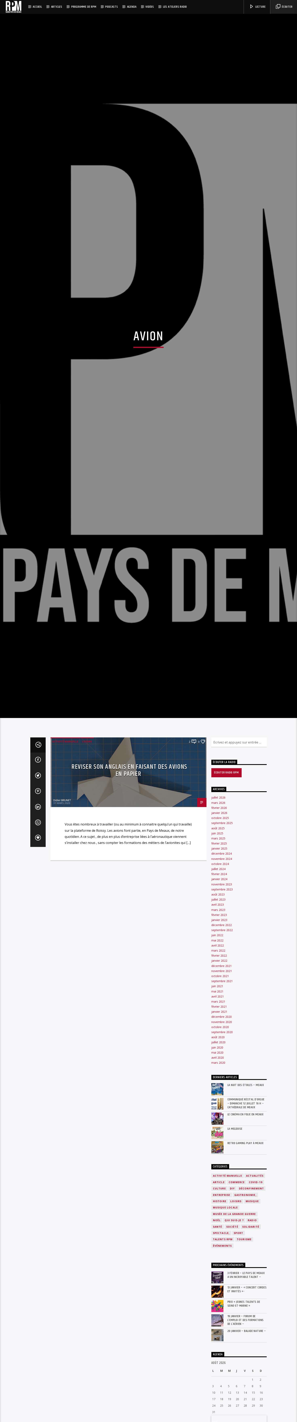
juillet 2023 (218, 964)
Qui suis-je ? (234, 1284)
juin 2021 (217, 1050)
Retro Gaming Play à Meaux (245, 1207)
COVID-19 (256, 1246)
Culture (219, 1253)
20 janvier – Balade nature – (246, 1395)
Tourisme (244, 1303)
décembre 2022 (221, 989)
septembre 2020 (222, 1096)
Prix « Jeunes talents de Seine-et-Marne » (243, 1368)
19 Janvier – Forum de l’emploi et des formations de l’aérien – (245, 1384)
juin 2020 (217, 1112)
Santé (217, 1291)
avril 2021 (217, 1061)
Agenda (132, 6)
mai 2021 (217, 1055)
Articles (56, 6)
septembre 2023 (222, 953)
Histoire (219, 1265)
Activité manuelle (65, 805)
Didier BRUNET (62, 864)
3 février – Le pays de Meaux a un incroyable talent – (246, 1339)
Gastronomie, (245, 1259)
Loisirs (87, 805)
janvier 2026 (219, 877)
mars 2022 (218, 1015)
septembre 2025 (222, 887)
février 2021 (219, 1071)
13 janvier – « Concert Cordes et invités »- (247, 1353)
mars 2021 (218, 1066)
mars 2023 (218, 974)
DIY (232, 1253)
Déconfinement (251, 1253)
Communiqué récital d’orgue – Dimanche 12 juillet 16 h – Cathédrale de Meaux (246, 1168)
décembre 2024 (221, 918)
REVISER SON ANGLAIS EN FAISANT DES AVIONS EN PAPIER (129, 834)
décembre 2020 (221, 1081)
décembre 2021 (221, 1030)
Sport (238, 1297)
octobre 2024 (220, 928)
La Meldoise (235, 1193)
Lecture (260, 6)
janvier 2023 (219, 984)
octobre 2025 (220, 882)
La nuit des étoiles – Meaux (245, 1149)
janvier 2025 (219, 913)
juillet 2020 (218, 1106)
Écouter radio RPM (226, 836)
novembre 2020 (221, 1086)
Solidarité (250, 1291)
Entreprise (221, 1259)
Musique (252, 1265)
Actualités (254, 1240)
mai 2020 (217, 1117)
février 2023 (219, 979)
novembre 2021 (221, 1035)
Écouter (286, 6)
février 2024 (219, 938)
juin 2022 (217, 999)
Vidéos (149, 6)
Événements (222, 1310)
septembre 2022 (222, 994)
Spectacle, (221, 1297)
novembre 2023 (221, 948)
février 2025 (219, 907)
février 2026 (219, 872)
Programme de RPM (83, 6)
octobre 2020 (220, 1091)
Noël (217, 1284)
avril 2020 (217, 1122)
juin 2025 (217, 897)
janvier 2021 (219, 1076)
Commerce (237, 1246)
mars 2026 (218, 867)
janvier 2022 (219, 1025)
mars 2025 (218, 902)
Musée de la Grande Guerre (234, 1278)
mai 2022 (217, 1004)
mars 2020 (218, 1127)
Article (219, 1246)
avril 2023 (217, 969)
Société (232, 1291)
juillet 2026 (218, 862)
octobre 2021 (220, 1040)
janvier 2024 (219, 943)
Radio (252, 1284)
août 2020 (218, 1101)
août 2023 (218, 958)
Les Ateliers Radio (175, 6)
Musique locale (225, 1272)
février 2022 (219, 1020)
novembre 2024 (221, 923)
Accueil (37, 6)
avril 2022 (217, 1009)
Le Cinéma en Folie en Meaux (245, 1179)
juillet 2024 (218, 933)
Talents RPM (223, 1303)
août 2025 (218, 892)
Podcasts (111, 6)
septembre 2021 (222, 1045)
